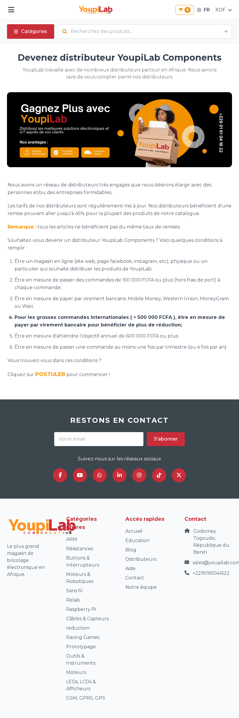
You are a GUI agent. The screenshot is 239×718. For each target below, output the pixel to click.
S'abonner (166, 439)
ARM (71, 539)
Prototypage (81, 646)
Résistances (79, 548)
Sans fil (74, 590)
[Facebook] (60, 475)
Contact (134, 578)
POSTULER (50, 374)
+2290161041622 (211, 573)
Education (137, 540)
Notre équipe (141, 587)
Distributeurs (140, 559)
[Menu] (11, 10)
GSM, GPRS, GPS (85, 698)
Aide (130, 568)
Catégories (34, 31)
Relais (73, 600)
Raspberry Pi (81, 609)
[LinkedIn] (119, 475)
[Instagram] (139, 475)
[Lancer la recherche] (226, 31)
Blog (130, 550)
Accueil (134, 531)
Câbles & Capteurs (87, 618)
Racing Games (82, 637)
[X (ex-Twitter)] (179, 475)
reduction (77, 628)
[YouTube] (80, 475)
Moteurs (76, 672)
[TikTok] (159, 475)
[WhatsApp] (100, 475)
